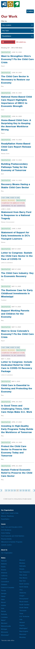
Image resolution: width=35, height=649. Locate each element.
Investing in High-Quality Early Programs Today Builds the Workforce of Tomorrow (17, 429)
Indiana (3, 605)
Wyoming (22, 637)
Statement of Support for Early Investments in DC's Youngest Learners (15, 235)
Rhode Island (23, 602)
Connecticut (5, 582)
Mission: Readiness (8, 200)
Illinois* (3, 602)
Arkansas (4, 573)
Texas (21, 613)
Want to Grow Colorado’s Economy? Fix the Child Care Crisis (17, 334)
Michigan (4, 629)
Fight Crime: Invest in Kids (10, 197)
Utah (20, 619)
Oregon (21, 596)
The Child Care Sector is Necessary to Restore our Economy (15, 79)
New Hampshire (24, 572)
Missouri (22, 560)
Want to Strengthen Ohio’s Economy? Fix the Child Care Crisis (17, 59)
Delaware (4, 585)
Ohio (21, 590)
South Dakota (23, 608)
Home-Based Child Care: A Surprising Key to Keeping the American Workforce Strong (16, 125)
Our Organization (6, 553)
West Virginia (23, 631)
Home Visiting (5, 533)
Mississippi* (5, 635)
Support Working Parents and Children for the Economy (15, 313)
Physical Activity (6, 539)
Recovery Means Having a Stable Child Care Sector (15, 186)
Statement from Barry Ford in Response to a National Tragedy (16, 215)
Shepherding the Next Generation (13, 205)
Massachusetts (6, 626)
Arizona (3, 570)
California (4, 576)
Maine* (3, 620)
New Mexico (23, 578)
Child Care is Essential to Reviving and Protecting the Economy (16, 388)
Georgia (3, 593)
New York (22, 581)
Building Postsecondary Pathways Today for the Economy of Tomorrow (14, 167)
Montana (22, 563)
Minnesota (4, 632)
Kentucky (4, 614)
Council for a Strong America (10, 4)
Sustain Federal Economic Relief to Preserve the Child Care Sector (16, 472)
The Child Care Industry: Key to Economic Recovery (17, 275)
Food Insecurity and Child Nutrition (12, 536)
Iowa (2, 608)
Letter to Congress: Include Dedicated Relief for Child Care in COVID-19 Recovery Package (16, 366)
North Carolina (24, 584)
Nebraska (22, 566)
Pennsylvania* (23, 599)
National (3, 561)
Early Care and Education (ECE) (11, 527)
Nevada (21, 569)
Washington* (23, 628)
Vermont (22, 622)
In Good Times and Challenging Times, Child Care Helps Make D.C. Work (16, 408)
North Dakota (23, 587)
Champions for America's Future (13, 203)
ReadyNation (8, 42)
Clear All (22, 42)
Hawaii (3, 596)
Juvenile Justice (6, 545)
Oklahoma (22, 593)
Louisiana (4, 617)
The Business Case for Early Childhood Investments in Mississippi (17, 293)
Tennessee (22, 611)
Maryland (4, 623)
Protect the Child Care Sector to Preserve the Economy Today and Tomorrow (14, 451)
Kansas (3, 611)
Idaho (3, 599)
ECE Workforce (6, 530)
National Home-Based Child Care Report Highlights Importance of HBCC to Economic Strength (16, 101)
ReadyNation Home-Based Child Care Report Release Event (16, 146)
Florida (3, 590)
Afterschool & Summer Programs (11, 542)
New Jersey (23, 575)
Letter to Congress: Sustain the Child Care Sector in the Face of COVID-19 (17, 256)
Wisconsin (22, 634)
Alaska (3, 567)
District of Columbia (7, 587)
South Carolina (24, 605)
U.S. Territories (24, 616)
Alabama (4, 564)
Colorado (4, 579)
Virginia (21, 625)
